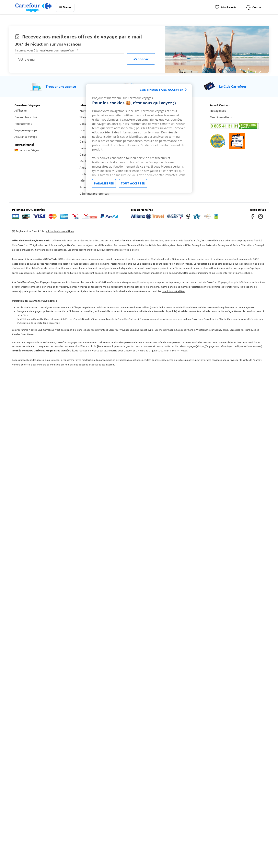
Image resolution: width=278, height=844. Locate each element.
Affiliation (20, 110)
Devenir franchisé (25, 117)
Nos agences (218, 110)
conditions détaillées (173, 291)
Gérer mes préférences (94, 193)
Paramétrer (104, 183)
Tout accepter (133, 183)
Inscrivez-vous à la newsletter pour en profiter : (46, 50)
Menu (67, 7)
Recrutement (23, 123)
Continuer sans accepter (161, 90)
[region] (139, 138)
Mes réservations (221, 117)
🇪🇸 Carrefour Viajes (26, 150)
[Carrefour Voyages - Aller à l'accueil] (33, 7)
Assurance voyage (25, 136)
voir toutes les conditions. (60, 231)
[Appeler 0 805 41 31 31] (237, 126)
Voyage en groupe (25, 130)
